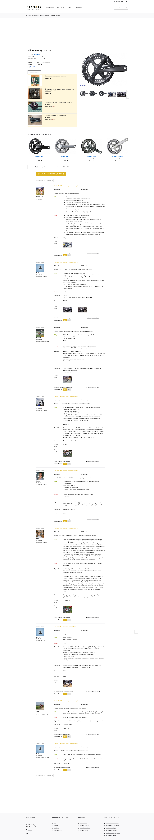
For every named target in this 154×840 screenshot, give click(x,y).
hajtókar (36, 15)
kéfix (27, 833)
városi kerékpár (58, 830)
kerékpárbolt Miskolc (111, 830)
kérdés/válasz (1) (68, 167)
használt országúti (85, 828)
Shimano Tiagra (91, 156)
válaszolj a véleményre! (93, 253)
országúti (56, 828)
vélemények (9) (33, 167)
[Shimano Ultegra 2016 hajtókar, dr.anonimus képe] (112, 94)
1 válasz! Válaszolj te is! (93, 691)
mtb (55, 823)
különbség (39, 158)
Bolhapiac (60, 8)
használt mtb (83, 823)
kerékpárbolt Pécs (111, 835)
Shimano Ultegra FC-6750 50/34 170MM (55, 102)
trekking (56, 825)
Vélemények (50, 8)
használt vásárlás (34, 72)
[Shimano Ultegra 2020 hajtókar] (84, 93)
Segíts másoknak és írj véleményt (53, 173)
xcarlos (38, 406)
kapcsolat (30, 830)
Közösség (79, 8)
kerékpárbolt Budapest (112, 823)
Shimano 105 (65, 156)
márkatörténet (56, 167)
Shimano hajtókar (44, 15)
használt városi (84, 830)
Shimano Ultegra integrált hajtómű (54, 115)
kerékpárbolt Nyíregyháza (113, 833)
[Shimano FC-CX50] (117, 138)
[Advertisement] (77, 32)
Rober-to (38, 337)
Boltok (70, 8)
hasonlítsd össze (33, 66)
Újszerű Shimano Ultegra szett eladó (54, 76)
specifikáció (45, 167)
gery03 (38, 637)
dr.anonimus (39, 196)
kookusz (38, 753)
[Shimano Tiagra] (91, 138)
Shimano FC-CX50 (117, 156)
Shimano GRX (39, 156)
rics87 (37, 272)
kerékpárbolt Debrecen (112, 825)
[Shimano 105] (65, 138)
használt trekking (84, 825)
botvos (38, 481)
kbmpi (38, 538)
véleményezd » (37, 54)
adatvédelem (29, 831)
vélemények (29, 15)
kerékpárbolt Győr (111, 828)
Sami (37, 711)
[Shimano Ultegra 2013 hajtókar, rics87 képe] (121, 94)
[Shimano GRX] (39, 138)
